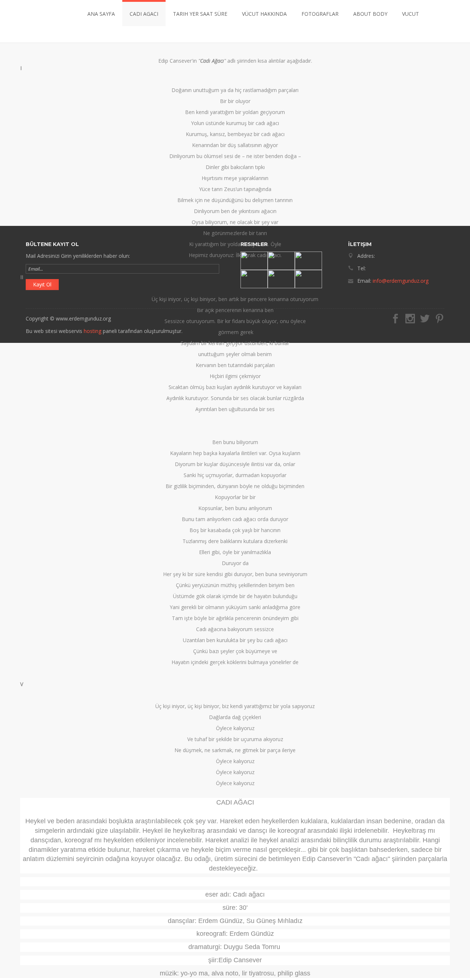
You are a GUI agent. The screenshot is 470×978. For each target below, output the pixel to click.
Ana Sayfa (101, 13)
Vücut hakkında (264, 13)
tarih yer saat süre (200, 13)
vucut (410, 13)
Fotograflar (320, 13)
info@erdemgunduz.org (401, 280)
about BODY (370, 13)
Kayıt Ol (42, 284)
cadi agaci (144, 13)
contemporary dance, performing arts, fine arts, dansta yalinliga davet (39, 21)
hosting (92, 330)
